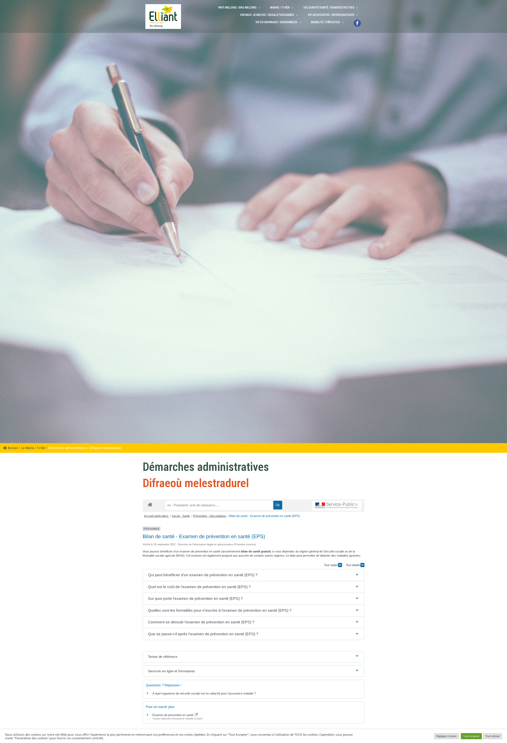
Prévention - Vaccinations (210, 516)
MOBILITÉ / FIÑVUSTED (325, 22)
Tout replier (331, 565)
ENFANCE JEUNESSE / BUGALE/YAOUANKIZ (267, 15)
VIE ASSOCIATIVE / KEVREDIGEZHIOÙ (331, 15)
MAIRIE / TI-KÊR (280, 7)
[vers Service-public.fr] (336, 505)
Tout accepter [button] (471, 736)
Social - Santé (181, 516)
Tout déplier (353, 565)
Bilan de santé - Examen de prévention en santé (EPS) (264, 516)
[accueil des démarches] (150, 504)
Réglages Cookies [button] (446, 736)
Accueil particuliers (156, 516)
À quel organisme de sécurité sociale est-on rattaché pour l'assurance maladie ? (204, 693)
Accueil (13, 448)
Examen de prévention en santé (173, 715)
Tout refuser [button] (492, 736)
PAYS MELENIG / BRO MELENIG (237, 7)
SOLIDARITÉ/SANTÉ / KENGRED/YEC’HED (328, 7)
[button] (253, 575)
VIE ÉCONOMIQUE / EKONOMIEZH (276, 22)
